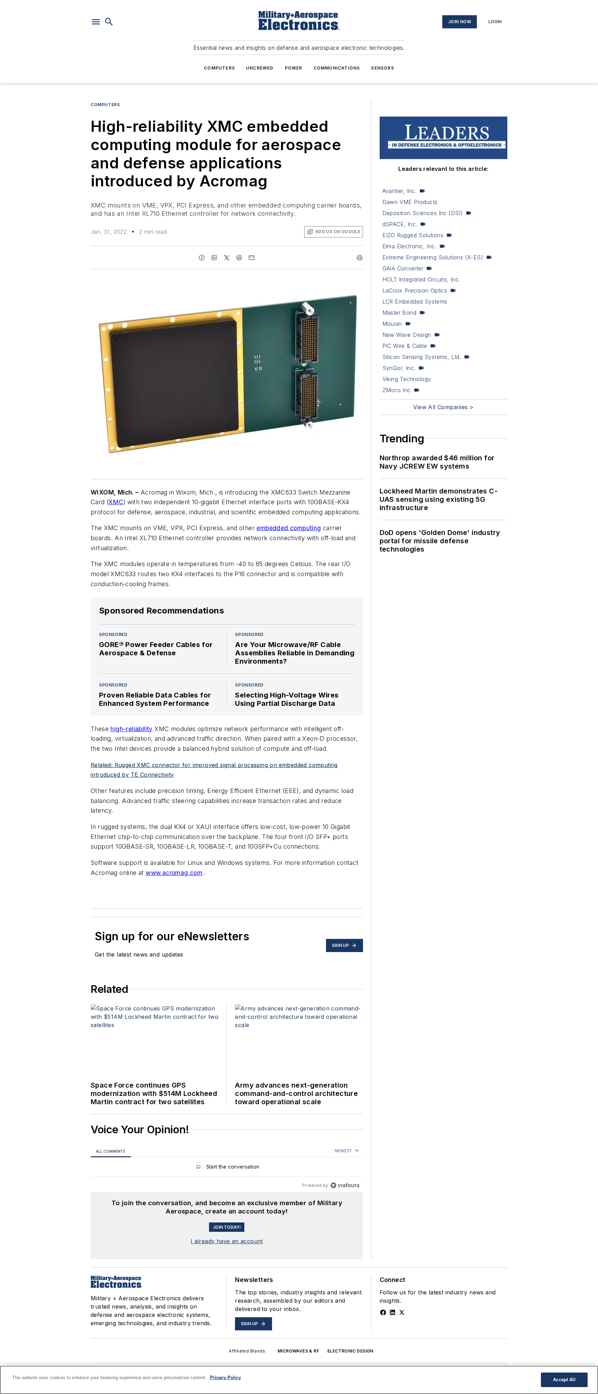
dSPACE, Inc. (399, 224)
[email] (251, 257)
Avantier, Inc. (399, 190)
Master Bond (399, 312)
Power (293, 68)
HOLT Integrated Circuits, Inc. (421, 279)
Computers (219, 68)
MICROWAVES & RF (298, 1351)
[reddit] (239, 257)
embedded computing (288, 528)
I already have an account (227, 1241)
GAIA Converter (403, 268)
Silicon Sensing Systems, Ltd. (421, 356)
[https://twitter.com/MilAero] (401, 1312)
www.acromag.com (174, 872)
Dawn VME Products (410, 202)
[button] (96, 22)
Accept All (564, 1379)
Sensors (382, 68)
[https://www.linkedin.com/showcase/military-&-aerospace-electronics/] (392, 1312)
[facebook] (201, 257)
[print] (359, 257)
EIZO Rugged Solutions (412, 235)
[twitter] (226, 257)
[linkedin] (214, 257)
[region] (227, 1168)
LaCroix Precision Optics (414, 290)
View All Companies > (443, 407)
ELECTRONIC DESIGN (350, 1351)
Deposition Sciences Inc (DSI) (422, 213)
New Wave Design (406, 334)
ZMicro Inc (396, 390)
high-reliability (131, 728)
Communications (337, 68)
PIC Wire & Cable (404, 345)
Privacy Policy (225, 1377)
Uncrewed (260, 68)
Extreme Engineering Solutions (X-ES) (432, 257)
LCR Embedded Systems (414, 301)
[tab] (111, 1151)
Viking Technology (406, 379)
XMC (116, 502)
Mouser (392, 323)
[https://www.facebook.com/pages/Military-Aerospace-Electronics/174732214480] (383, 1312)
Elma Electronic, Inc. (409, 246)
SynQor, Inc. (399, 367)
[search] (109, 22)
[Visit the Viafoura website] (345, 1185)
